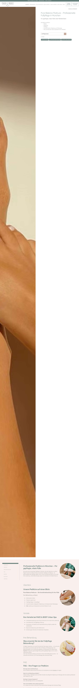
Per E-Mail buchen (67, 39)
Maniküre (35, 624)
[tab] (10, 563)
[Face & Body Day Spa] (7, 4)
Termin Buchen (68, 4)
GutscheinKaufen (75, 4)
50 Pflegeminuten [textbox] (45, 33)
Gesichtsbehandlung (43, 624)
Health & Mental (46, 4)
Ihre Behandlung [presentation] (7, 569)
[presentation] (10, 563)
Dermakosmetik (33, 4)
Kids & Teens (59, 4)
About (64, 4)
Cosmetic (27, 4)
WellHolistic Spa (39, 4)
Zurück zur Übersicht (72, 8)
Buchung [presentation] (5, 576)
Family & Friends (53, 4)
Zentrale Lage (29, 629)
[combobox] (53, 34)
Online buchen (44, 39)
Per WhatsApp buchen (55, 39)
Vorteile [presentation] (5, 567)
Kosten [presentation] (5, 574)
